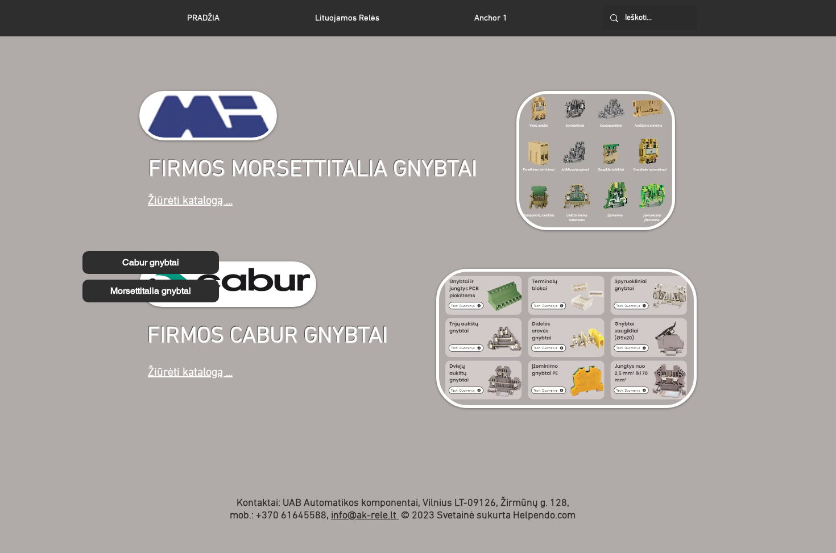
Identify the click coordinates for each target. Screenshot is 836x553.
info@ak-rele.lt (365, 516)
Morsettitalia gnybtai (150, 290)
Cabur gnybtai (150, 262)
